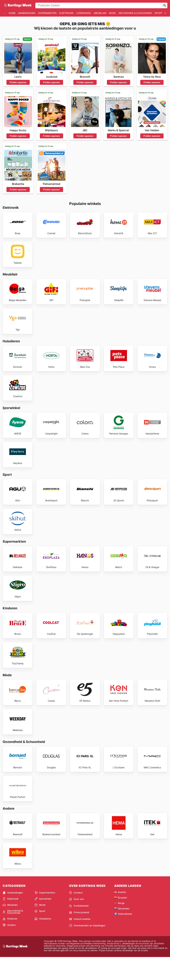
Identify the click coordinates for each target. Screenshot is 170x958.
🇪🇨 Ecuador (120, 897)
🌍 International (123, 914)
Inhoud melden (82, 919)
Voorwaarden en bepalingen (89, 925)
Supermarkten (47, 13)
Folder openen (18, 82)
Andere (11, 925)
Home (12, 13)
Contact (78, 892)
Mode (112, 13)
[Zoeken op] (164, 5)
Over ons (79, 899)
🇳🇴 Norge (119, 903)
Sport (158, 13)
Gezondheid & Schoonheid (135, 13)
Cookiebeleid (81, 905)
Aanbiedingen (26, 13)
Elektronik (66, 13)
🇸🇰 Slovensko (121, 908)
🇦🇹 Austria (120, 892)
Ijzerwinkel (83, 13)
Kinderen (12, 918)
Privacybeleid (81, 912)
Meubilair (100, 13)
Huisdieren (45, 918)
